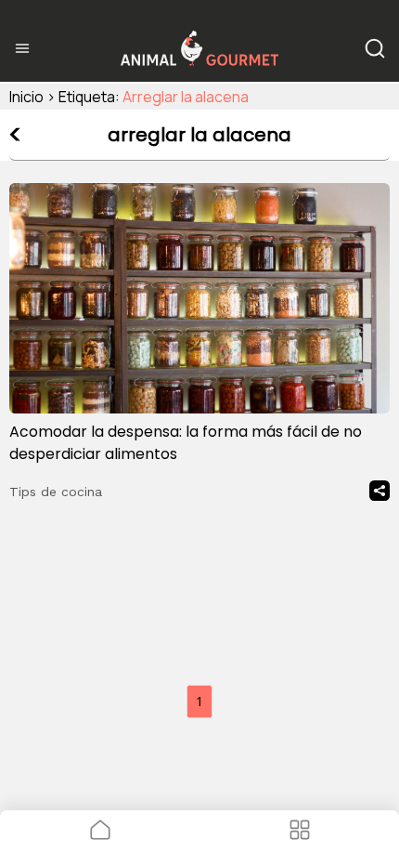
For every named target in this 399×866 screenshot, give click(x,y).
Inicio (26, 96)
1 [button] (199, 701)
